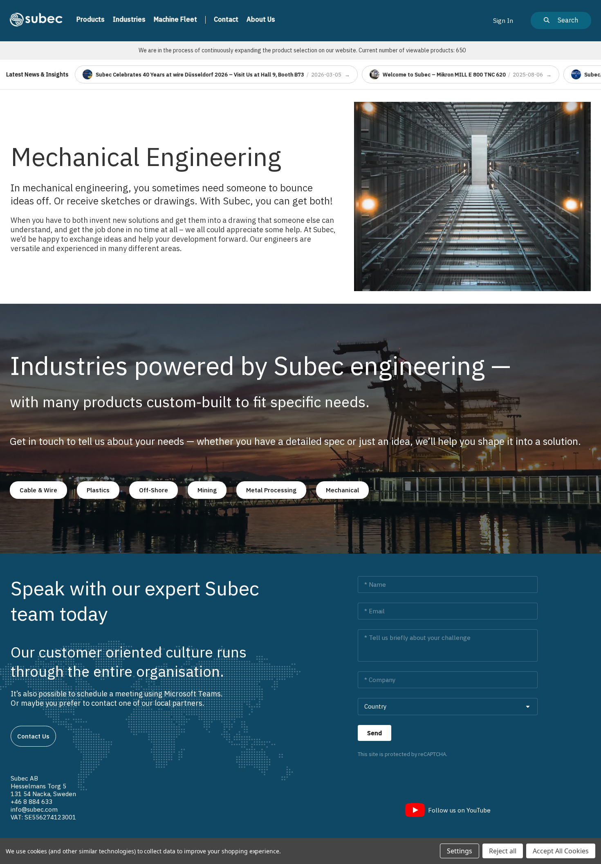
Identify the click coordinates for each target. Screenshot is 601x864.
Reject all (502, 850)
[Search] (561, 20)
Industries (129, 19)
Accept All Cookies (561, 850)
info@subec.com (34, 809)
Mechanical (342, 490)
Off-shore (153, 490)
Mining (207, 490)
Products (90, 19)
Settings (459, 850)
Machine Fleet (175, 19)
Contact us (33, 736)
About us (261, 19)
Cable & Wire (38, 490)
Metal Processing (271, 490)
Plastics (98, 490)
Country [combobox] (375, 706)
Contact (226, 19)
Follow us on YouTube (459, 810)
